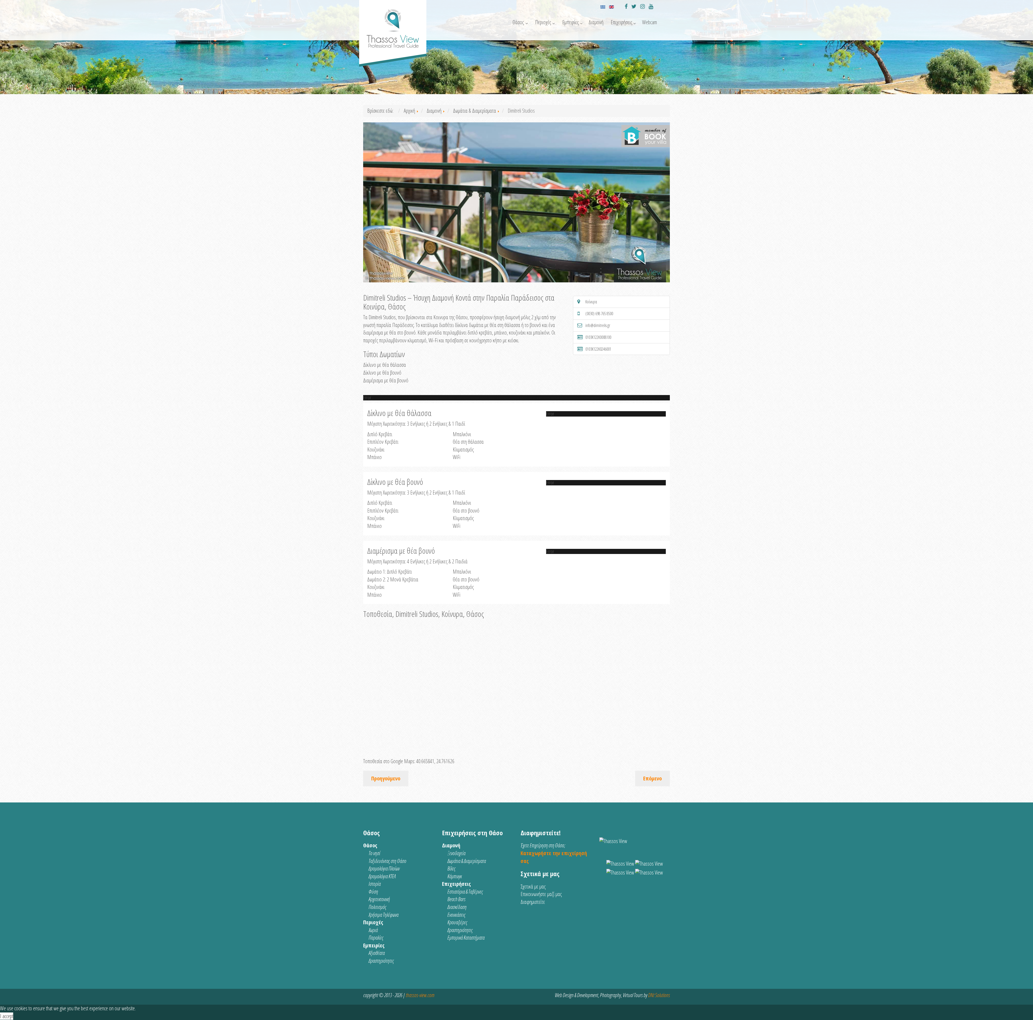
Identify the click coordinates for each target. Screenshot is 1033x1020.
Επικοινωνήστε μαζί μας (541, 894)
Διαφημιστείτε (533, 901)
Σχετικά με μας (533, 886)
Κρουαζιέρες (457, 922)
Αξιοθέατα (377, 953)
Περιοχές (543, 22)
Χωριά (373, 930)
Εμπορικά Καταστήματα (465, 937)
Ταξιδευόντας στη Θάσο (387, 861)
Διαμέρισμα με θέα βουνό (385, 380)
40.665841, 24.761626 (435, 761)
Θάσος (518, 22)
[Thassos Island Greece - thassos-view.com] (392, 26)
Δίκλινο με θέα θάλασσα (384, 364)
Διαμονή (596, 22)
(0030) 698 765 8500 (599, 314)
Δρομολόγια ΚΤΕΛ (382, 876)
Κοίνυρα (591, 302)
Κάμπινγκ (454, 876)
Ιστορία (375, 883)
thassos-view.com (420, 995)
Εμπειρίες (570, 22)
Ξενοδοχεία (456, 853)
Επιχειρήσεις (621, 22)
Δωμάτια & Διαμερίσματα (466, 861)
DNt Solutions (659, 995)
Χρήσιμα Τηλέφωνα (383, 914)
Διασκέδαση (456, 907)
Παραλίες (376, 937)
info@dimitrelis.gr (597, 325)
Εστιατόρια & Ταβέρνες (465, 891)
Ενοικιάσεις (456, 914)
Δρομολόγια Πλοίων (384, 868)
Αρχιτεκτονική (379, 899)
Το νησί (374, 853)
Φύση (373, 891)
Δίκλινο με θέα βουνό (382, 372)
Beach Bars (456, 899)
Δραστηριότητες (381, 960)
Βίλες (451, 868)
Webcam (649, 22)
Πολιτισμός (377, 907)
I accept (6, 1016)
